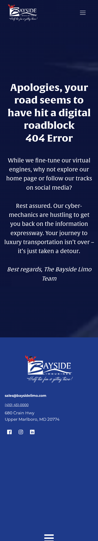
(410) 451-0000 (17, 405)
